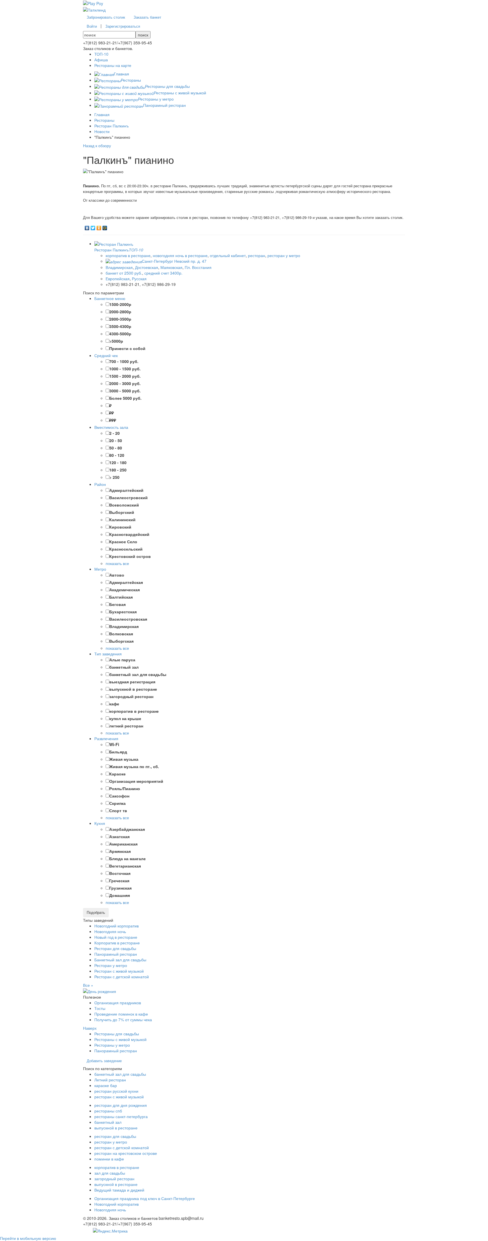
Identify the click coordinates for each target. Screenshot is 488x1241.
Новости (102, 131)
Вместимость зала (111, 427)
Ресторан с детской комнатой (121, 976)
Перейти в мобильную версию (28, 1238)
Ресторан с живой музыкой (119, 971)
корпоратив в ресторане (128, 255)
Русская (139, 278)
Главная (102, 114)
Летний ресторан (110, 1080)
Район (100, 484)
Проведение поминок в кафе (121, 1014)
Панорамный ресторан (115, 954)
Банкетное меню (109, 298)
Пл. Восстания (198, 267)
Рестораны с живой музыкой (120, 1039)
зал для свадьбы (109, 1173)
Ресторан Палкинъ (111, 126)
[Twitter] (93, 226)
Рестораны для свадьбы (116, 1033)
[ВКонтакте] (87, 226)
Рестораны (104, 120)
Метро (100, 569)
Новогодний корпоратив (116, 926)
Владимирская (119, 267)
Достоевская (146, 267)
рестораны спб (108, 1111)
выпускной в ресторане (116, 1128)
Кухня (99, 823)
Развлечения (106, 738)
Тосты (99, 1008)
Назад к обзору (97, 145)
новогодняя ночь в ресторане (180, 255)
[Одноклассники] (99, 226)
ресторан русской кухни (116, 1091)
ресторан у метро (283, 255)
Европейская (118, 278)
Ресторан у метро (110, 965)
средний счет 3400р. (163, 273)
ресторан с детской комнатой (121, 1147)
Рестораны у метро (112, 1045)
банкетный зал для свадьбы (120, 1074)
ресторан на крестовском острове (125, 1153)
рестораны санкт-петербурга (121, 1116)
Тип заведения (108, 654)
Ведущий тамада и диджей (119, 1190)
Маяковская (171, 267)
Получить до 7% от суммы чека (123, 1019)
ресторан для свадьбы (115, 1136)
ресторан (256, 255)
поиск (143, 35)
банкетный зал (107, 1122)
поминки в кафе (109, 1159)
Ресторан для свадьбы (115, 948)
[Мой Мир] (105, 226)
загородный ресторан (114, 1178)
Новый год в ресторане (115, 937)
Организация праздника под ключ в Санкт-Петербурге (144, 1198)
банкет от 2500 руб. (124, 273)
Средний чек (106, 355)
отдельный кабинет (228, 255)
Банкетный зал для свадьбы (120, 959)
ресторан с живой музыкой (119, 1096)
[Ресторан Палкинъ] (113, 243)
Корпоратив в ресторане (117, 943)
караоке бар (105, 1085)
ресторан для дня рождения (120, 1105)
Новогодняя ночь (110, 931)
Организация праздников (117, 1002)
